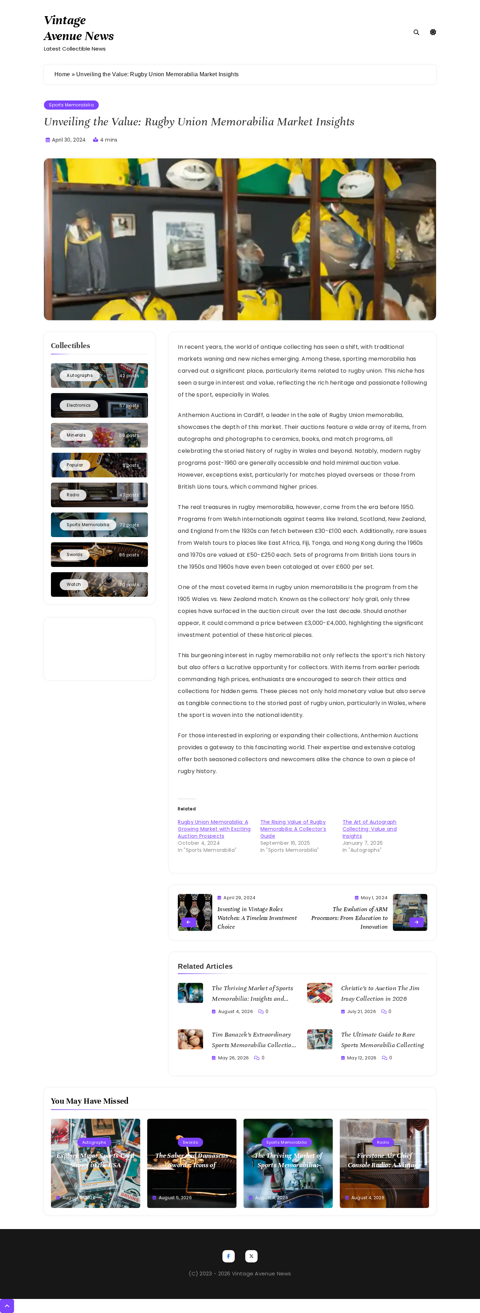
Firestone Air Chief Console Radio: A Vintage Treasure (384, 1164)
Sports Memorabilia (71, 105)
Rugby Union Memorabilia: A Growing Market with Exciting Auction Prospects (214, 829)
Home (62, 74)
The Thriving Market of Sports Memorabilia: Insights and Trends (252, 998)
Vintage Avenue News (79, 28)
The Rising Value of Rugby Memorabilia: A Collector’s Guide (293, 829)
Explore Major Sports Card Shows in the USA (96, 1160)
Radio (383, 1142)
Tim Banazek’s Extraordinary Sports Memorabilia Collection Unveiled (253, 1045)
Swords (190, 1142)
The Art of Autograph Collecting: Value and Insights (370, 829)
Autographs (94, 1142)
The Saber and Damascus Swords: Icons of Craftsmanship (191, 1164)
